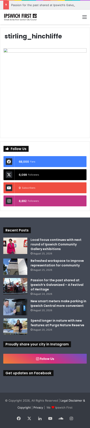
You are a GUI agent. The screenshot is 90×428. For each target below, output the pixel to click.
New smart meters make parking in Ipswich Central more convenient (58, 303)
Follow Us (46, 359)
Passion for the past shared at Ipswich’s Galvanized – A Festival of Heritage (57, 285)
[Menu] (84, 18)
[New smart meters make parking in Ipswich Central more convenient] (15, 307)
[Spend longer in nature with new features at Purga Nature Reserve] (15, 326)
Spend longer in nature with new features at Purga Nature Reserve (57, 322)
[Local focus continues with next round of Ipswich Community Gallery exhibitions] (15, 246)
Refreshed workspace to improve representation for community (57, 263)
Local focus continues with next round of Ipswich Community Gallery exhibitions (56, 244)
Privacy (38, 407)
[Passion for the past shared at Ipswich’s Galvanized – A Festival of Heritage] (15, 286)
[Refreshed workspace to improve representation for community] (15, 267)
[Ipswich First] (20, 17)
